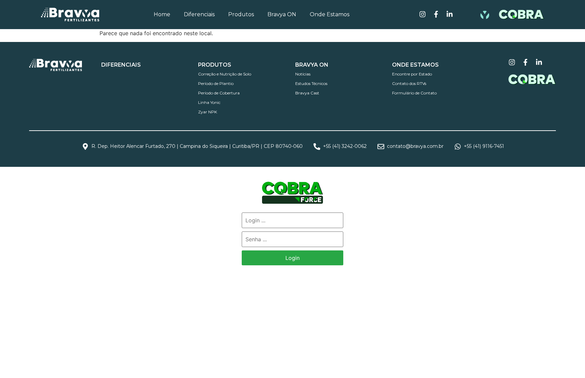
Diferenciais (199, 14)
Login (292, 257)
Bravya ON (281, 14)
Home (162, 14)
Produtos (241, 14)
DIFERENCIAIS (121, 65)
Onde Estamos (329, 14)
